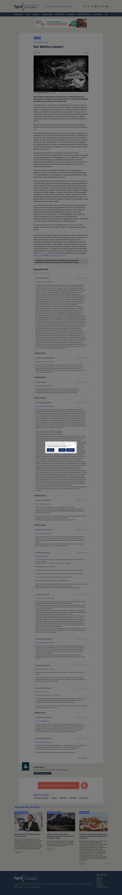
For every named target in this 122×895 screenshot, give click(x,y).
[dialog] (61, 447)
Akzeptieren (70, 450)
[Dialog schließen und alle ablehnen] (75, 443)
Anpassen (50, 450)
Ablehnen (62, 450)
